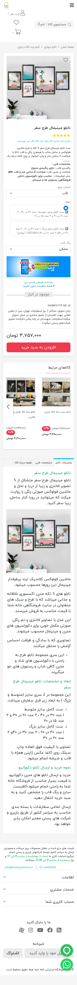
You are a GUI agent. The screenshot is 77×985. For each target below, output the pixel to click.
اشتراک (13, 953)
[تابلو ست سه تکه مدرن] (56, 392)
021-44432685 (47, 867)
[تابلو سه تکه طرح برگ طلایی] (20, 392)
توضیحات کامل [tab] (63, 463)
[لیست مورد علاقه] (16, 23)
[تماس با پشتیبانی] (67, 964)
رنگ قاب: (65, 243)
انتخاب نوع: (63, 187)
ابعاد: (67, 202)
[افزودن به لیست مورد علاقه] (65, 61)
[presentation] (69, 407)
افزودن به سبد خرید (38, 347)
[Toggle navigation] (42, 5)
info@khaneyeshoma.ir (19, 867)
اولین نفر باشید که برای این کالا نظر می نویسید (44, 141)
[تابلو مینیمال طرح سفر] (38, 87)
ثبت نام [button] (15, 14)
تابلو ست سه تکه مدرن (57, 412)
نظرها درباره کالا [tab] (23, 463)
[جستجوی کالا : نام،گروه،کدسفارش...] (69, 24)
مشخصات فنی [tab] (44, 463)
